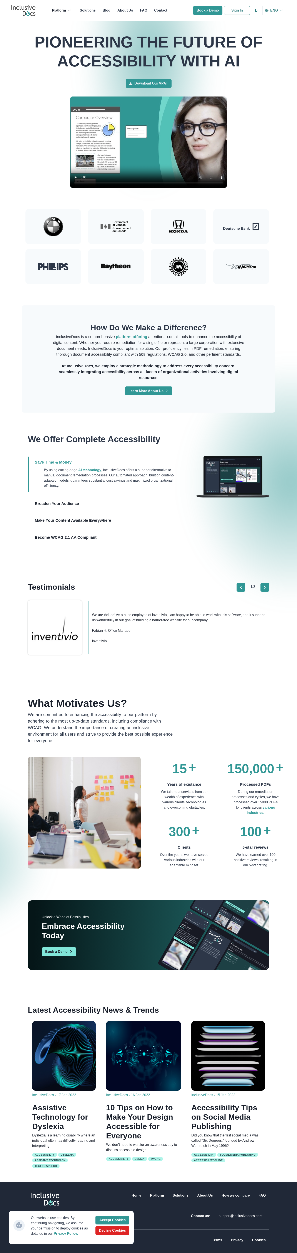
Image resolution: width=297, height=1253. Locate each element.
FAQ (143, 10)
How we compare (236, 1195)
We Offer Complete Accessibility (94, 439)
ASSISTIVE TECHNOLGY (50, 1160)
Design (140, 1158)
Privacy (237, 1240)
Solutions (88, 10)
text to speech (46, 1166)
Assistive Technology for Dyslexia (60, 1117)
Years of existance (184, 784)
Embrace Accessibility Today (83, 931)
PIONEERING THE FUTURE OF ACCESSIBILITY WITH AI (148, 51)
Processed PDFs (255, 784)
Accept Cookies (112, 1220)
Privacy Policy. (66, 1233)
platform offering (132, 337)
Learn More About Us (146, 391)
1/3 (252, 587)
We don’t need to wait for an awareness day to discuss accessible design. (141, 1147)
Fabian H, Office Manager (112, 630)
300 (179, 831)
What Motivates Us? (77, 703)
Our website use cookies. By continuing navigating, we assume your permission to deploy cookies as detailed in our (59, 1225)
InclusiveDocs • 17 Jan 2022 (54, 1095)
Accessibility (45, 1154)
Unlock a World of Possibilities (65, 917)
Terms (217, 1240)
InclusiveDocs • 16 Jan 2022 (128, 1095)
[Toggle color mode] (256, 10)
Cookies (259, 1240)
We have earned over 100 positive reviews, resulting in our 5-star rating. (255, 860)
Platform (157, 1195)
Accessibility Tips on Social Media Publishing (224, 1117)
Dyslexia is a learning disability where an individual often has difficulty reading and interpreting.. (63, 1140)
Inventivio (99, 641)
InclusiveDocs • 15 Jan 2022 (213, 1095)
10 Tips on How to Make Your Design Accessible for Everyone (139, 1121)
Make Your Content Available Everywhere (73, 520)
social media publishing (237, 1154)
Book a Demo (208, 10)
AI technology (89, 470)
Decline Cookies (112, 1230)
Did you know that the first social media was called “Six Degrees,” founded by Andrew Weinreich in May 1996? (225, 1140)
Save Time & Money (53, 462)
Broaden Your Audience (57, 503)
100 (251, 831)
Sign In (237, 10)
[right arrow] (264, 587)
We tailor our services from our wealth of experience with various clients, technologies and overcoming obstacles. (184, 799)
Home (136, 1195)
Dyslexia (67, 1154)
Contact (160, 10)
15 (179, 768)
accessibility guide (208, 1160)
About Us (125, 10)
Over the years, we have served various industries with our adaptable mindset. (184, 860)
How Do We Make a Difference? (148, 327)
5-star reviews (255, 847)
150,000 (250, 768)
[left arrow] (241, 587)
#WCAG (155, 1158)
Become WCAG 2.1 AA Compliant (66, 537)
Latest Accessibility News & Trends (93, 1010)
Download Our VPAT (151, 83)
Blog (106, 10)
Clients (184, 847)
